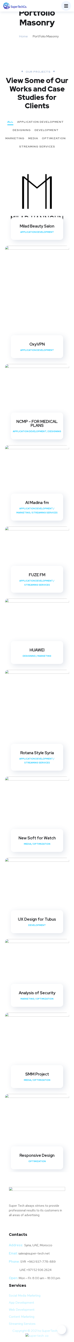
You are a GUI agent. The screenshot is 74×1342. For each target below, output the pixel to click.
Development (47, 130)
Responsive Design (37, 1155)
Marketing (14, 138)
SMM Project (37, 1074)
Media (33, 138)
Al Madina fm (37, 502)
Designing (22, 130)
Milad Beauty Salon (37, 226)
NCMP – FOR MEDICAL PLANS (37, 423)
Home (23, 36)
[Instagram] (24, 1226)
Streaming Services (37, 146)
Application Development (40, 122)
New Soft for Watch (37, 838)
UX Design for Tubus (37, 919)
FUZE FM (37, 574)
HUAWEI (37, 650)
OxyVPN (37, 344)
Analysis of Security (37, 992)
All (10, 122)
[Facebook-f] (14, 1226)
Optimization (54, 138)
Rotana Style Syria (37, 752)
